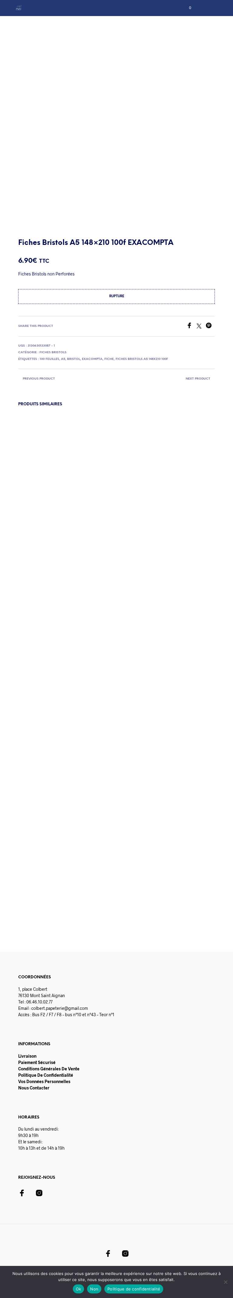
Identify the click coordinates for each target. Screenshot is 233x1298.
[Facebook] (191, 326)
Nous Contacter (33, 1087)
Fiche (109, 359)
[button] (186, 8)
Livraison (27, 1056)
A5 (63, 359)
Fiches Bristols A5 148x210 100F (142, 359)
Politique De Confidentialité (45, 1075)
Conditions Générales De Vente (48, 1068)
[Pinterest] (210, 326)
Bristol (73, 359)
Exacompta (92, 359)
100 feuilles (49, 359)
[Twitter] (201, 326)
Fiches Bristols (52, 352)
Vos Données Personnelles (44, 1081)
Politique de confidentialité (133, 1288)
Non (94, 1288)
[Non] (225, 1282)
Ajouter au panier (50, 899)
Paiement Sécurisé (37, 1062)
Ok (78, 1288)
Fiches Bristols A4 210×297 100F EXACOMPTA (187, 861)
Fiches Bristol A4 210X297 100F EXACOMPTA (33, 861)
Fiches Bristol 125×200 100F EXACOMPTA (81, 861)
